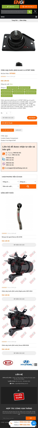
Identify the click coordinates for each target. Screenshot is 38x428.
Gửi (31, 418)
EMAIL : (13, 383)
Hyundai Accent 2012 (18, 93)
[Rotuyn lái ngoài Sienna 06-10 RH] (19, 230)
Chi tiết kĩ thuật (7, 123)
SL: (2, 113)
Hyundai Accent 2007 (24, 87)
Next (35, 364)
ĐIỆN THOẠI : (12, 381)
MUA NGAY (32, 117)
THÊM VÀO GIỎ (8, 117)
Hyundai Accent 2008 (7, 90)
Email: (6, 168)
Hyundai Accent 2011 (7, 93)
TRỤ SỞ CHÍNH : (8, 377)
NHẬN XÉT (18, 130)
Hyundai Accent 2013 (30, 93)
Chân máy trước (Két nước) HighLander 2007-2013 (17, 291)
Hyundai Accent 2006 (12, 87)
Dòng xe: (3, 87)
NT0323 (12, 73)
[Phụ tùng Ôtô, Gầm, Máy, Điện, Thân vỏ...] (19, 3)
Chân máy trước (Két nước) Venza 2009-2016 (15, 345)
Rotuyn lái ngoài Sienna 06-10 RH (12, 237)
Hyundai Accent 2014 (7, 95)
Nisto (11, 84)
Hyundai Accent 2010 (30, 90)
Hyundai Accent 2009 (19, 90)
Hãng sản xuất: (5, 84)
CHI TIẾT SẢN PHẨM (7, 130)
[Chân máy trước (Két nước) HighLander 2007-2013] (19, 284)
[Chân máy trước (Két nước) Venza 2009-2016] (19, 339)
